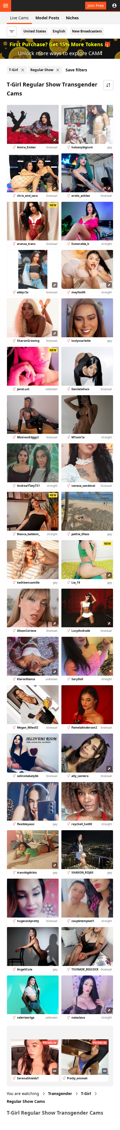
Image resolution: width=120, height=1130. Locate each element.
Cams (26, 1101)
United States (34, 31)
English (59, 31)
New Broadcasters (87, 31)
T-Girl (86, 1093)
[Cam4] (31, 5)
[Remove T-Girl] (22, 70)
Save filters (76, 69)
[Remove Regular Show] (57, 70)
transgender (60, 1093)
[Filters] (12, 31)
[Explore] (5, 5)
